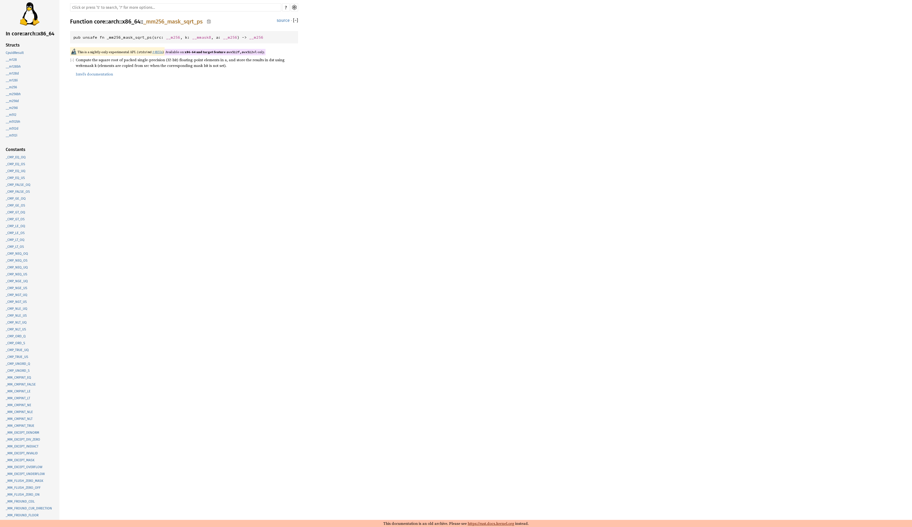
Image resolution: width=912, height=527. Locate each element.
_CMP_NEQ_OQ (17, 254)
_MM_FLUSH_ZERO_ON (23, 495)
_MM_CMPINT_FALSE (21, 384)
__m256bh (13, 94)
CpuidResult (15, 53)
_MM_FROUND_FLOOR (22, 515)
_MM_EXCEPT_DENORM (22, 433)
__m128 (11, 60)
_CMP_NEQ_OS (17, 261)
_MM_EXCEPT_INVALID (22, 453)
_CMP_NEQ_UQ (17, 267)
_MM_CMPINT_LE (18, 391)
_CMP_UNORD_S (18, 371)
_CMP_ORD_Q (16, 336)
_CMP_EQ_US (15, 178)
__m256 (11, 87)
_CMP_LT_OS (15, 247)
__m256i (12, 108)
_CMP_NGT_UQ (16, 295)
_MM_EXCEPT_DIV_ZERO (23, 440)
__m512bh (13, 122)
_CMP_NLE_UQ (16, 309)
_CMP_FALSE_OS (18, 192)
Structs (13, 45)
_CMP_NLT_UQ (16, 322)
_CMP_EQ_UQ (15, 171)
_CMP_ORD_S (15, 343)
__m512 (11, 115)
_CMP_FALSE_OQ (18, 185)
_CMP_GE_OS (15, 205)
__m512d (12, 129)
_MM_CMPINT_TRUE (20, 426)
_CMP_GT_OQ (15, 212)
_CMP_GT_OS (15, 219)
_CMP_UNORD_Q (18, 364)
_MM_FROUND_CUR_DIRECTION (29, 508)
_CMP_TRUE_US (17, 357)
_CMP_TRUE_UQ (17, 350)
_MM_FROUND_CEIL (20, 501)
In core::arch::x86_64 (30, 33)
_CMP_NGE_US (16, 288)
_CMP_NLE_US (16, 316)
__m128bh (13, 67)
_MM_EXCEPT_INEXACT (22, 446)
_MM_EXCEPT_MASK (20, 460)
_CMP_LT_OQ (15, 240)
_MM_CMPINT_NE (18, 405)
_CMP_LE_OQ (15, 226)
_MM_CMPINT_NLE (19, 412)
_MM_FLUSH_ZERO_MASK (24, 481)
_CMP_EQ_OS (15, 164)
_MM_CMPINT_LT (18, 398)
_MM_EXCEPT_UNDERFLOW (25, 474)
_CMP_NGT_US (16, 302)
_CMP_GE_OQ (16, 199)
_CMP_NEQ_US (16, 274)
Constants (15, 149)
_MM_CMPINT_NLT (19, 419)
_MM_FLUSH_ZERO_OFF (23, 488)
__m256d (12, 101)
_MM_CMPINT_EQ (18, 378)
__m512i (11, 135)
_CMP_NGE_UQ (17, 281)
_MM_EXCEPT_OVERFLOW (24, 467)
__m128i (12, 80)
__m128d (12, 73)
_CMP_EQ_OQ (16, 157)
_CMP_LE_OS (15, 233)
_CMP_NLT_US (16, 329)
